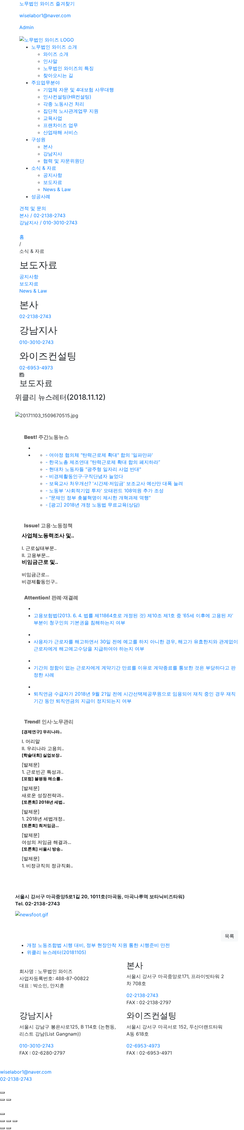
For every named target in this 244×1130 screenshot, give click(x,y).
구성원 (38, 139)
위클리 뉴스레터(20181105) (56, 952)
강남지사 (52, 154)
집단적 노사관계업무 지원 (70, 111)
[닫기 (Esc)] (2, 1121)
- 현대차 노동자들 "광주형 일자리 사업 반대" (93, 469)
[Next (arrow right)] (8, 1128)
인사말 (50, 61)
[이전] (2, 1100)
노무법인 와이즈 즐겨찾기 (47, 4)
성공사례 (40, 196)
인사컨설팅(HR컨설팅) (67, 97)
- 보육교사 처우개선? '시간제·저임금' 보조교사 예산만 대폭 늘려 (114, 483)
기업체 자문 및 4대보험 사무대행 (78, 90)
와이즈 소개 (55, 54)
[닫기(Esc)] (2, 1114)
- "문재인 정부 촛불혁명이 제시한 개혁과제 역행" (98, 498)
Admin (26, 27)
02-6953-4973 (36, 368)
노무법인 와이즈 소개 (54, 47)
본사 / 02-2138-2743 (42, 215)
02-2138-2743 (35, 316)
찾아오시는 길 (58, 75)
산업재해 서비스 (60, 132)
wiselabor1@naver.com (45, 15)
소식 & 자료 (43, 168)
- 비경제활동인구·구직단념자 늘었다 (84, 476)
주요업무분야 (45, 82)
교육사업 (52, 118)
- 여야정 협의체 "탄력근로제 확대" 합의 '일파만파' (99, 455)
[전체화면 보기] (8, 1121)
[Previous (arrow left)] (2, 1128)
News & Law (57, 189)
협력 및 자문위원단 (63, 161)
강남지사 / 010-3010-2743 (48, 223)
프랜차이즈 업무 (60, 125)
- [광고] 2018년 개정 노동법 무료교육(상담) (93, 505)
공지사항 (52, 175)
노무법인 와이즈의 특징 (68, 68)
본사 (48, 147)
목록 (229, 936)
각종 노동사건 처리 (63, 104)
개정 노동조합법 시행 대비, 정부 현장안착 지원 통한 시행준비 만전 (98, 945)
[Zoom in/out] (14, 1121)
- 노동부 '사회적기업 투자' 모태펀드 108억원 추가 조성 (105, 490)
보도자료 (52, 182)
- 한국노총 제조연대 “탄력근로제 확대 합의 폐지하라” (103, 462)
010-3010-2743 (36, 342)
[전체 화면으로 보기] (2, 1093)
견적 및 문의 (32, 208)
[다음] (8, 1100)
